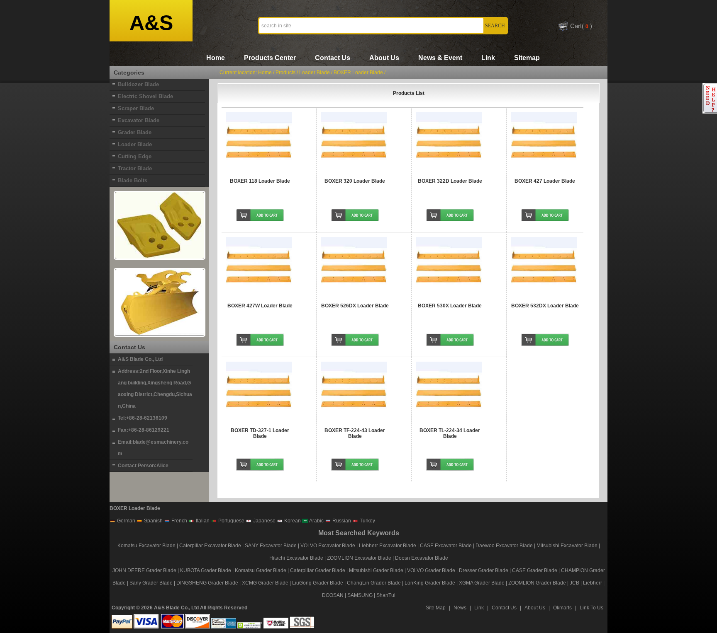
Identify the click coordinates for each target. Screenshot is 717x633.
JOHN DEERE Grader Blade (144, 570)
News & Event (440, 57)
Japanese (264, 521)
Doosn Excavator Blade (421, 558)
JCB (574, 583)
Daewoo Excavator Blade (504, 545)
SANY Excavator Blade (271, 545)
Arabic (316, 521)
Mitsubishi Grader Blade (376, 570)
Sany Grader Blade (151, 583)
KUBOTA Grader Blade (205, 570)
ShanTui (385, 595)
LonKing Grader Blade (430, 583)
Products (285, 72)
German (125, 521)
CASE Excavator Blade (446, 545)
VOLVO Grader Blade (431, 570)
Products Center (270, 57)
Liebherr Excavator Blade (387, 545)
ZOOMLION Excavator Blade (359, 558)
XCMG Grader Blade (265, 583)
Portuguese (230, 521)
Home (215, 57)
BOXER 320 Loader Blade (354, 181)
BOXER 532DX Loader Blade (545, 306)
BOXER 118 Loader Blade (260, 181)
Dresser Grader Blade (483, 570)
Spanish (153, 521)
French (178, 521)
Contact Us (332, 57)
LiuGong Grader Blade (317, 583)
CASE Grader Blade (534, 570)
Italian (202, 521)
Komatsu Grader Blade (260, 570)
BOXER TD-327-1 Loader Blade (260, 433)
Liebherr (592, 583)
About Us (384, 57)
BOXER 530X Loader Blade (450, 306)
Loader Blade (314, 72)
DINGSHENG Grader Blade (207, 583)
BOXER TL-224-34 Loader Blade (449, 433)
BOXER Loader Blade (358, 72)
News (460, 608)
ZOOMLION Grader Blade (537, 583)
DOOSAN (333, 595)
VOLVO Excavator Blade (328, 545)
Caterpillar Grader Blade (317, 570)
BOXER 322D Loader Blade (450, 181)
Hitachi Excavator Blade (296, 558)
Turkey (366, 521)
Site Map (436, 608)
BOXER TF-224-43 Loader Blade (354, 433)
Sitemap (527, 57)
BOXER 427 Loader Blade (545, 181)
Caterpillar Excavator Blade (210, 545)
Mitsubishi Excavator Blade (567, 545)
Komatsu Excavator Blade (146, 545)
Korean (292, 521)
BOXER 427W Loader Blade (260, 306)
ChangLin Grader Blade (374, 583)
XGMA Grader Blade (482, 583)
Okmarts (562, 608)
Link (488, 57)
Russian (341, 521)
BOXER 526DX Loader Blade (355, 306)
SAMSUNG (360, 595)
